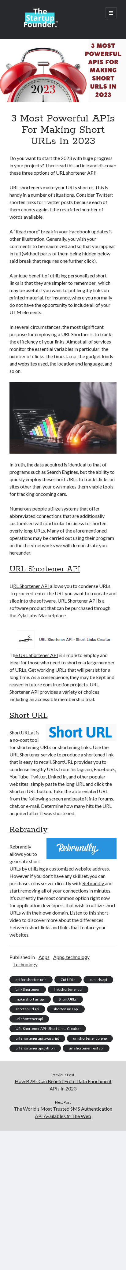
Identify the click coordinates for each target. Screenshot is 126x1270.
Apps (44, 957)
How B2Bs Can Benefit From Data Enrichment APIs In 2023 (63, 1084)
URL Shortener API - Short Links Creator (48, 1028)
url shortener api (29, 1018)
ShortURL (19, 732)
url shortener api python (35, 1048)
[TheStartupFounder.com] (40, 26)
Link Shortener (28, 989)
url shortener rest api (86, 1048)
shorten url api (27, 1009)
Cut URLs (68, 979)
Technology (25, 964)
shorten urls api (66, 1009)
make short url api (30, 999)
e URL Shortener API (36, 655)
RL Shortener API (31, 586)
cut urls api (98, 979)
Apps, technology (71, 957)
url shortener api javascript (37, 1038)
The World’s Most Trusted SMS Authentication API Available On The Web (63, 1112)
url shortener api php (90, 1038)
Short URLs (68, 999)
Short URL (28, 716)
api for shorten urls (31, 979)
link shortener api (68, 989)
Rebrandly (28, 830)
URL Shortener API (44, 569)
